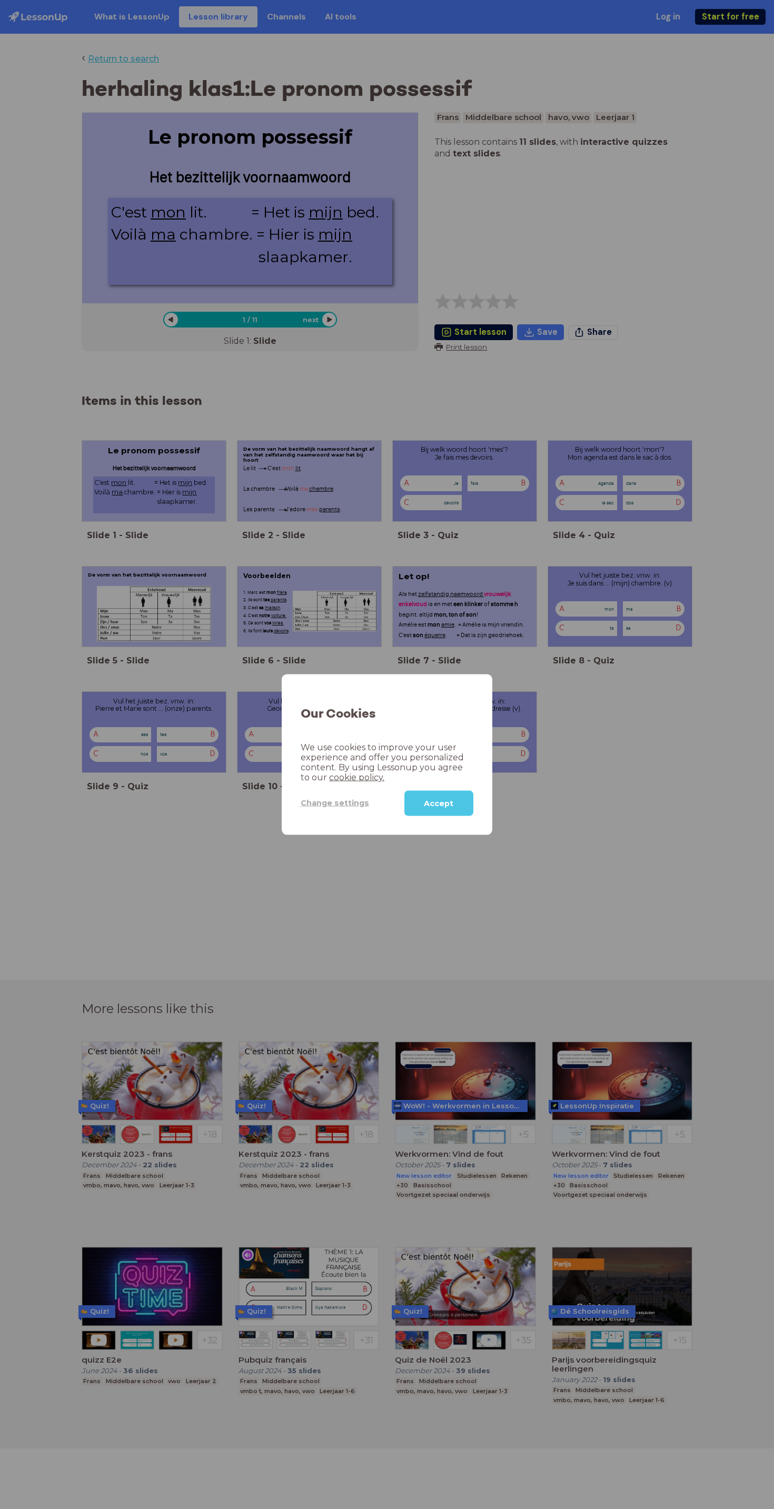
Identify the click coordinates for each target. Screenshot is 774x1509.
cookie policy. (356, 777)
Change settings (335, 803)
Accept (438, 803)
